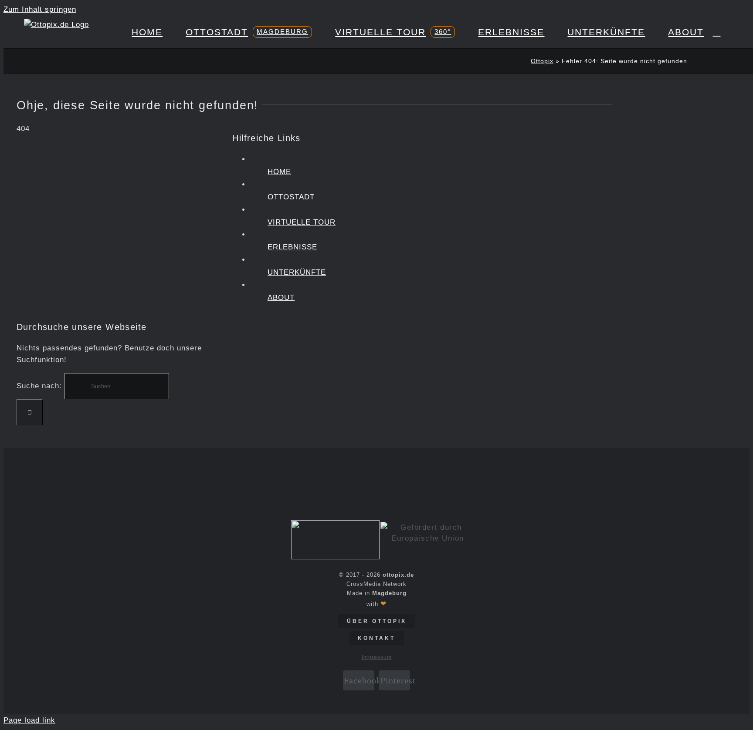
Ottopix (542, 60)
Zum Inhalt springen (39, 9)
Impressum (377, 657)
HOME (279, 172)
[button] (716, 31)
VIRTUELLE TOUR (302, 222)
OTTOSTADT (291, 197)
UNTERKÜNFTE (297, 272)
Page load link (29, 720)
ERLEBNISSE (292, 247)
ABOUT (281, 297)
